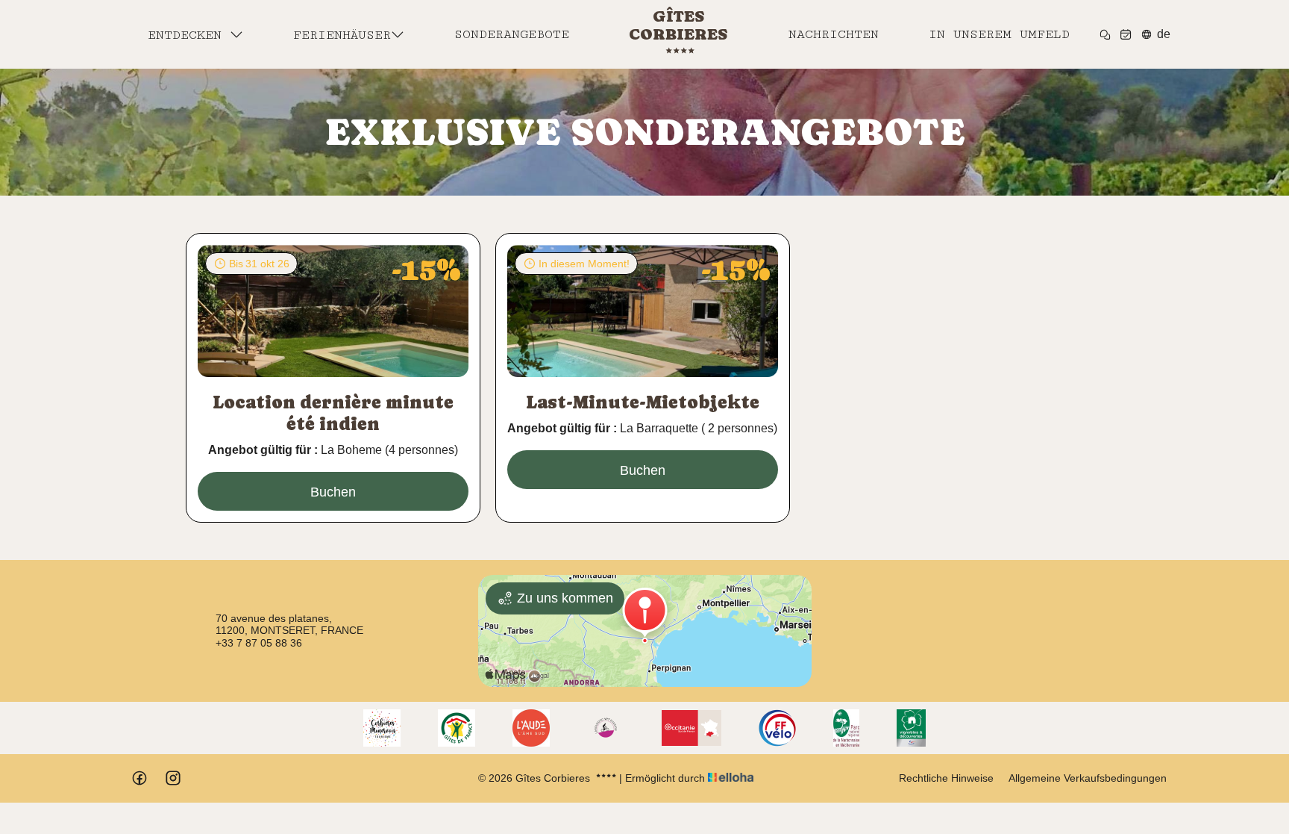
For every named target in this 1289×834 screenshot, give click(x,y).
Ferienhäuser (342, 35)
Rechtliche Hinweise (946, 778)
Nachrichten (833, 34)
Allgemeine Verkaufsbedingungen (1088, 778)
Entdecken (189, 35)
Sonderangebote (511, 34)
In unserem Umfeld (999, 34)
